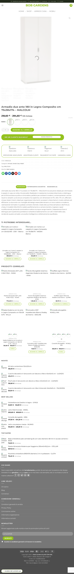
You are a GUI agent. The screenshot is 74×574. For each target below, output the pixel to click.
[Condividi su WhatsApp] (3, 173)
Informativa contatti (8, 518)
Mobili (52, 11)
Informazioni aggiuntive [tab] (36, 186)
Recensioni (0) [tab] (52, 186)
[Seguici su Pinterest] (28, 475)
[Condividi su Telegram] (19, 173)
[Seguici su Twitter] (21, 475)
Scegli (12, 348)
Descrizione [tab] (21, 186)
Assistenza (44, 1)
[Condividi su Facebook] (6, 173)
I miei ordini (53, 1)
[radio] (10, 122)
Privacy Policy (6, 508)
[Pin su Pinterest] (16, 173)
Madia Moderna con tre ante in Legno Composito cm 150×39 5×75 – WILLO (12, 341)
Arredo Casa (40, 11)
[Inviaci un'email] (25, 475)
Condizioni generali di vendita (12, 504)
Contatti (61, 1)
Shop (29, 11)
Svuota (70, 117)
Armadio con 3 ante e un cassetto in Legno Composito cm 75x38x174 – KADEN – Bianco (37, 252)
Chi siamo (4, 487)
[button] (2, 5)
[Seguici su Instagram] (18, 475)
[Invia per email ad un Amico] (12, 173)
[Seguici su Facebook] (15, 475)
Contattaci (5, 494)
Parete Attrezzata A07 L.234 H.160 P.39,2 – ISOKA (12, 296)
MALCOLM (7, 166)
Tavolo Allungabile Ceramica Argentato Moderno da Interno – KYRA (37, 297)
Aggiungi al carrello (22, 130)
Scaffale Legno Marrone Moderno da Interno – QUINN (61, 296)
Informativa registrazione (10, 515)
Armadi (10, 163)
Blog (3, 490)
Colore (3, 121)
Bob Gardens (37, 5)
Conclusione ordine (8, 511)
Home (21, 11)
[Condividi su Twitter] (9, 173)
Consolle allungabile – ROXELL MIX (61, 344)
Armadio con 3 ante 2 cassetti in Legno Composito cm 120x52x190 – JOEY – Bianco (12, 252)
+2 (61, 339)
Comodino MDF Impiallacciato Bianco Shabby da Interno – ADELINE (37, 345)
